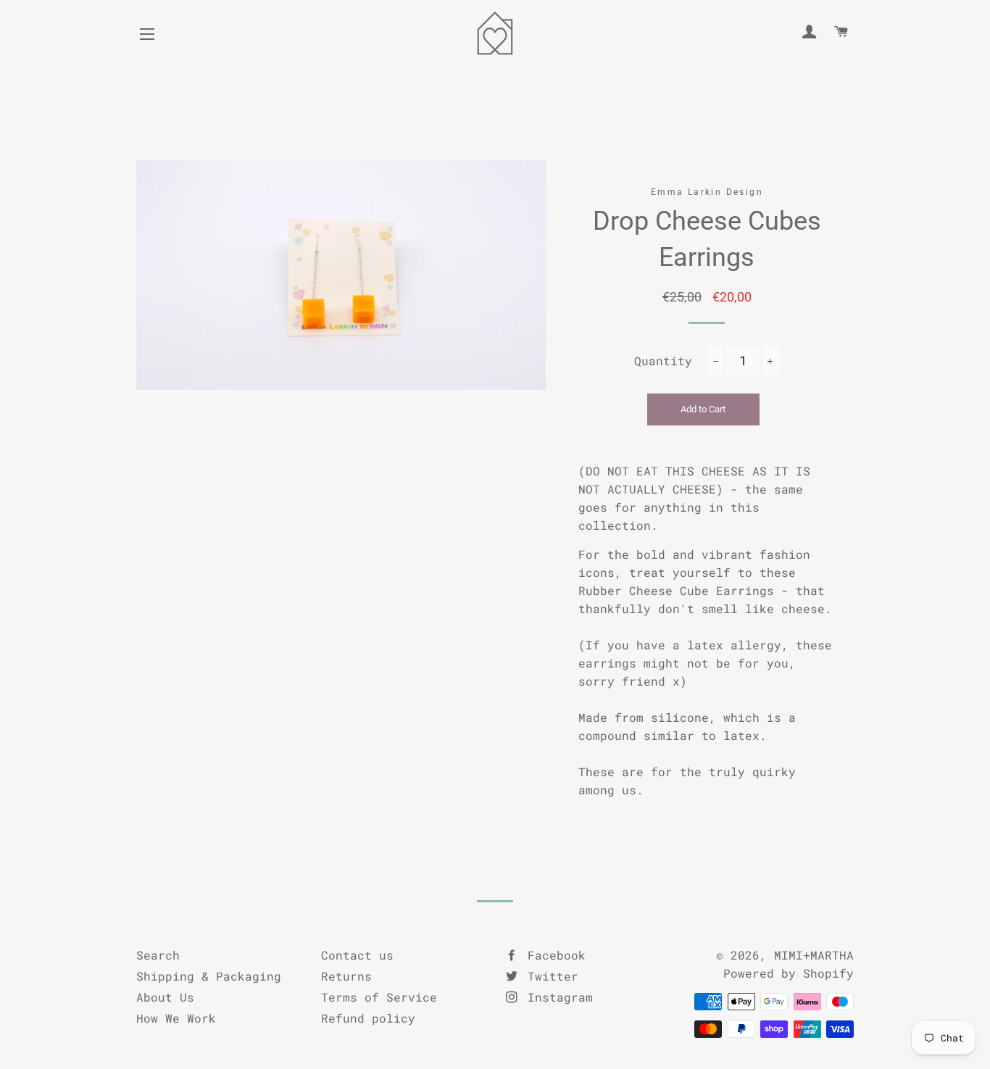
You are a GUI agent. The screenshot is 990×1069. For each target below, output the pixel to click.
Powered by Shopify (788, 973)
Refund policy (368, 1018)
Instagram (556, 996)
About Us (165, 996)
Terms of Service (379, 996)
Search (158, 954)
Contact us (357, 954)
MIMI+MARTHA (814, 954)
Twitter (549, 975)
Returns (346, 975)
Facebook (553, 954)
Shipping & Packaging (208, 975)
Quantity (663, 360)
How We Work (176, 1018)
